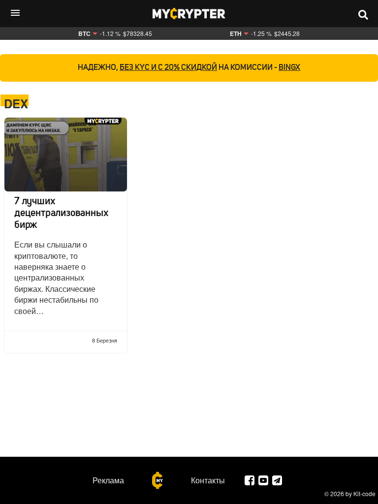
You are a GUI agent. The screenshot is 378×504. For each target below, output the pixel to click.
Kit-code (364, 493)
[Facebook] (249, 480)
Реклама (108, 480)
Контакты (208, 480)
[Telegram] (277, 480)
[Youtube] (263, 480)
